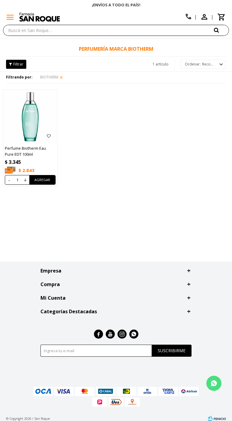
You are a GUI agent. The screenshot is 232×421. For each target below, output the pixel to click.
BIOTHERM (49, 77)
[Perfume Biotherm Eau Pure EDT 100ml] (30, 117)
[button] (221, 30)
